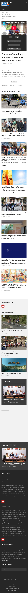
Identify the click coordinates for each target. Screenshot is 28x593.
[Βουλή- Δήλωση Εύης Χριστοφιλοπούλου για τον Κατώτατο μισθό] (14, 101)
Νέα (11, 63)
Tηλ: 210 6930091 (11, 590)
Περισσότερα (4, 560)
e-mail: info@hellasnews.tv (12, 588)
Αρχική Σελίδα (7, 584)
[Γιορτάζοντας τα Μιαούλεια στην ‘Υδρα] (14, 365)
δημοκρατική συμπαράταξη (8, 85)
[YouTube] (2, 306)
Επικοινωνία (12, 586)
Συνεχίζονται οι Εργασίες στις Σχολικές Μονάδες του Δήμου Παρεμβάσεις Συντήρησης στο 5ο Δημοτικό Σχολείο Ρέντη (13, 237)
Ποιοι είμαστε (16, 584)
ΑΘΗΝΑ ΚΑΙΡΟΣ (5, 410)
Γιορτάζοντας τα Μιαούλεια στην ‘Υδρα (11, 373)
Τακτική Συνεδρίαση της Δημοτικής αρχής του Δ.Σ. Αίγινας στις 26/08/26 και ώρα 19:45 (13, 400)
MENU (3, 9)
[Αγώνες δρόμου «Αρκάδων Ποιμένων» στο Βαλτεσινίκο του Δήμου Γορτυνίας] (14, 343)
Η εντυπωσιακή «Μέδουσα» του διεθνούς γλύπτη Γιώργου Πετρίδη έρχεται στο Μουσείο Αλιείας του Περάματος (13, 135)
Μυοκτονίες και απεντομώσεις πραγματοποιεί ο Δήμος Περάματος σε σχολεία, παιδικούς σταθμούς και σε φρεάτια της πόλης (13, 111)
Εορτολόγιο (10, 437)
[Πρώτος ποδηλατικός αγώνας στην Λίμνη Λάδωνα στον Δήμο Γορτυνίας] (14, 322)
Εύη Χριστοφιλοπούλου (19, 85)
